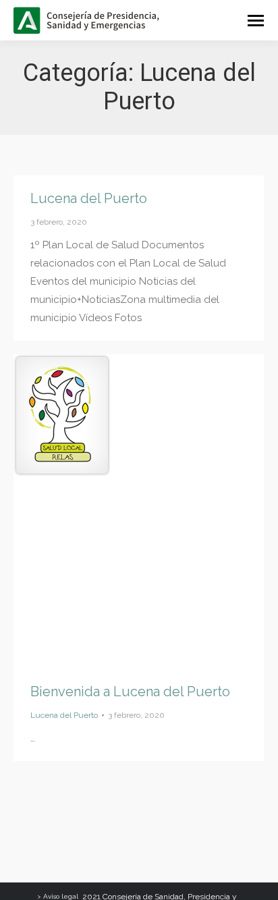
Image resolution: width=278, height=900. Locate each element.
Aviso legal (60, 896)
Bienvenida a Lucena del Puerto (130, 691)
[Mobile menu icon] (256, 20)
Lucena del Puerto (88, 198)
